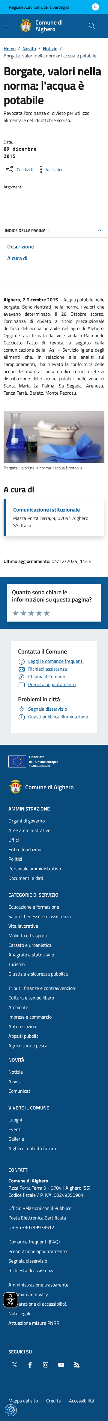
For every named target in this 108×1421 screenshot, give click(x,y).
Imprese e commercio (30, 1016)
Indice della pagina (25, 230)
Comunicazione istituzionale (46, 509)
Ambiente (18, 1007)
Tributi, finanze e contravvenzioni (42, 988)
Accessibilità (81, 1400)
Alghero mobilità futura (32, 1148)
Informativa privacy (28, 1294)
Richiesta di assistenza (31, 1270)
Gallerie (16, 1138)
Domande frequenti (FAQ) (34, 1241)
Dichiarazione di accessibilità (37, 1303)
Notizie (50, 48)
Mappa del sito (23, 1400)
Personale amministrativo (34, 868)
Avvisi (14, 1081)
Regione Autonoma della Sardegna (39, 7)
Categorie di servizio (33, 894)
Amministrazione (29, 808)
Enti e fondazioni (25, 849)
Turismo (16, 964)
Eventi (15, 1129)
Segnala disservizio (27, 1260)
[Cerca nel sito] (92, 26)
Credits (53, 1400)
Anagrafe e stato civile (31, 954)
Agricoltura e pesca (27, 1045)
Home (10, 48)
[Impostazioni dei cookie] (11, 1410)
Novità (29, 48)
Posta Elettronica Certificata (37, 1217)
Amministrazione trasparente (38, 1284)
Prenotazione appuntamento (37, 1251)
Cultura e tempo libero (31, 997)
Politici (15, 859)
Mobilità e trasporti (27, 935)
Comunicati (20, 1091)
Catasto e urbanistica (30, 945)
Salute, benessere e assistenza (39, 916)
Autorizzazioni (23, 1026)
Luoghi (15, 1119)
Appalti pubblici (24, 1036)
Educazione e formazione (33, 906)
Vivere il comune (28, 1107)
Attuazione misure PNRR (33, 1323)
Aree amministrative (29, 830)
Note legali (19, 1313)
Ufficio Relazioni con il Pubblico (39, 1208)
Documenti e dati (25, 878)
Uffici (13, 839)
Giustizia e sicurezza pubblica (38, 973)
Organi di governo (26, 820)
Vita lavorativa (23, 925)
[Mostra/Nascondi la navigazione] (7, 25)
